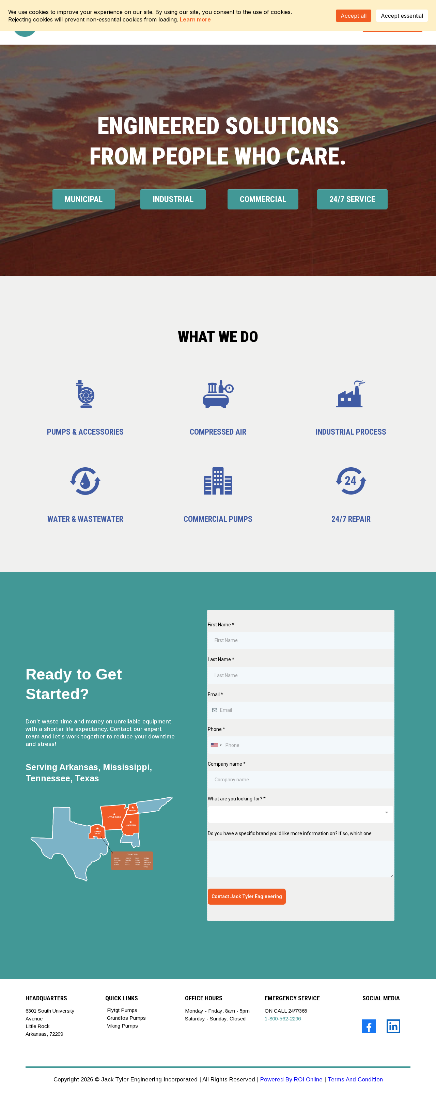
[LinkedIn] (393, 1026)
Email (215, 694)
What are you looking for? (237, 798)
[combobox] (216, 745)
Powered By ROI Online (291, 1079)
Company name (227, 764)
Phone (216, 729)
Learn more (195, 19)
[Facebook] (369, 1026)
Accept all (354, 15)
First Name (221, 624)
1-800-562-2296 (283, 1018)
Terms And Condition (355, 1079)
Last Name (221, 659)
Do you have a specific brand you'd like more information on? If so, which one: (290, 833)
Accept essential (402, 15)
